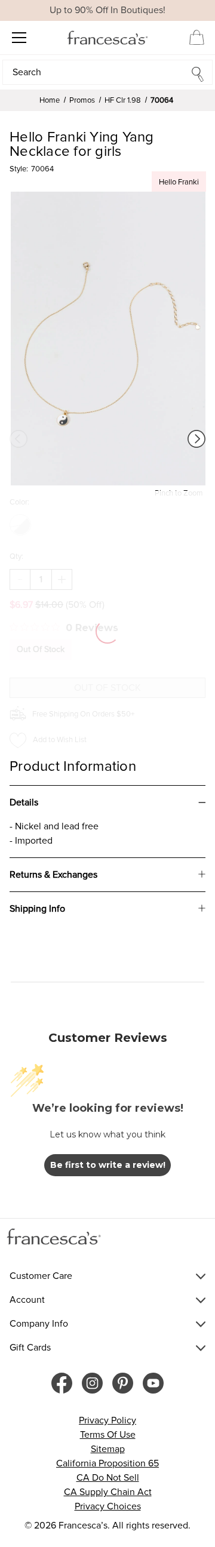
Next (196, 439)
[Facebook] (61, 1383)
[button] (107, 72)
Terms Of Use (108, 1435)
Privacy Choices (108, 1506)
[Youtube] (153, 1383)
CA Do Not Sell (107, 1478)
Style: (19, 169)
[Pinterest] (122, 1383)
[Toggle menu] (18, 37)
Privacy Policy (107, 1420)
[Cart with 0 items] (197, 37)
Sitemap (108, 1449)
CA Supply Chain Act (108, 1492)
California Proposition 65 (107, 1463)
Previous (18, 439)
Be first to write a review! (107, 1165)
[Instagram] (92, 1383)
